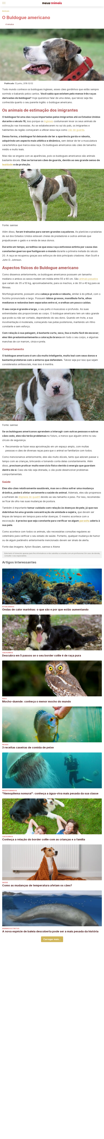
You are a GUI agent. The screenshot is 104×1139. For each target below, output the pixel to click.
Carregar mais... (52, 939)
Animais (5, 11)
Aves (4, 699)
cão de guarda (76, 129)
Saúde (5, 883)
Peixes (5, 745)
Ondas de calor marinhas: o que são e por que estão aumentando (45, 609)
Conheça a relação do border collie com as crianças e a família (43, 839)
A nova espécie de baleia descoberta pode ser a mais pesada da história (50, 931)
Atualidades (8, 607)
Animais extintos (10, 928)
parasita (84, 520)
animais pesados (88, 278)
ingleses (48, 121)
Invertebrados (9, 791)
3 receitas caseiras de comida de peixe (28, 747)
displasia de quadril (29, 497)
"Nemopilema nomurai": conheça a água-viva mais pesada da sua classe (50, 793)
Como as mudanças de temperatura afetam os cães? (37, 885)
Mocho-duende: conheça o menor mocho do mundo (36, 701)
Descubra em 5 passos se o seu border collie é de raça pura (41, 655)
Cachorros (7, 653)
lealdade (7, 164)
